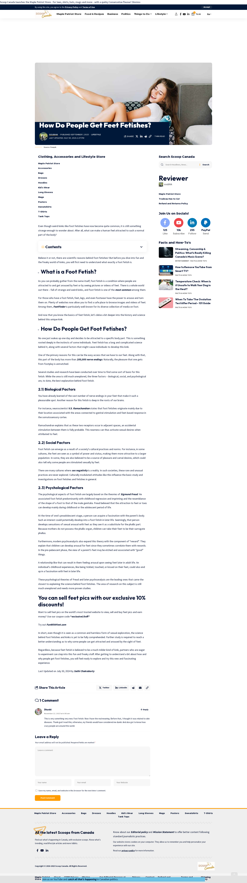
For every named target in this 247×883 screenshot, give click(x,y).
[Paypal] (205, 226)
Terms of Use (88, 7)
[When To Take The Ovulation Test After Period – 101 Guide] (166, 302)
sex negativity (79, 470)
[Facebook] (180, 14)
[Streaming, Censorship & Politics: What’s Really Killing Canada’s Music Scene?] (166, 252)
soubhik (53, 135)
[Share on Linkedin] (141, 136)
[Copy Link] (150, 136)
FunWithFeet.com (56, 624)
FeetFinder (59, 306)
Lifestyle (96, 135)
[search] (203, 14)
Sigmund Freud (129, 494)
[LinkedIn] (188, 14)
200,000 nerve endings (89, 359)
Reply (145, 710)
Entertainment (182, 261)
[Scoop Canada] (43, 14)
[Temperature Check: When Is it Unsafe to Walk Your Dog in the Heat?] (166, 284)
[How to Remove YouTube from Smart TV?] (166, 270)
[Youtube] (178, 226)
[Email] (140, 688)
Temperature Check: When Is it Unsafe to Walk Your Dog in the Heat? (193, 285)
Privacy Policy (71, 7)
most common (123, 289)
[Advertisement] (123, 40)
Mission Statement (163, 832)
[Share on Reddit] (146, 136)
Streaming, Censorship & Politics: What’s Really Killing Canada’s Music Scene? (193, 252)
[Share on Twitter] (137, 136)
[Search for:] (181, 164)
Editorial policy (139, 832)
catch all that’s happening (82, 879)
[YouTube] (184, 14)
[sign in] (176, 14)
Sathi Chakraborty (84, 671)
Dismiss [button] (136, 2)
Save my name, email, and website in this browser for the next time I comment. (72, 790)
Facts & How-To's (198, 261)
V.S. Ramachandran (79, 408)
